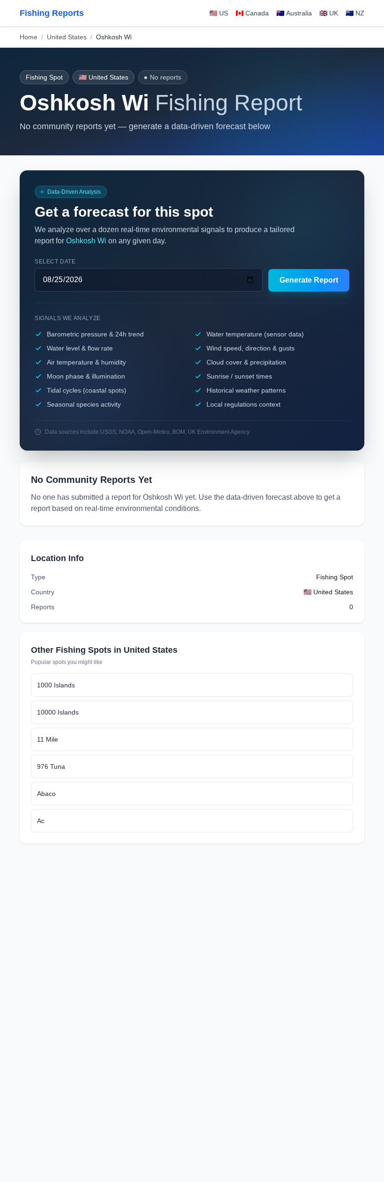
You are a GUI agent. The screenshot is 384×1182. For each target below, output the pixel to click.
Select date (55, 261)
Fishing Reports (52, 13)
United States (67, 37)
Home (28, 37)
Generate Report (309, 280)
